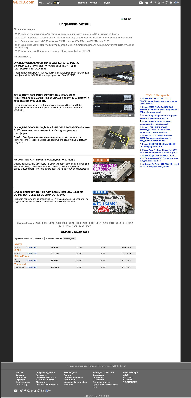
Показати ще (21, 56)
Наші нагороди (23, 382)
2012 (130, 223)
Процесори (41, 375)
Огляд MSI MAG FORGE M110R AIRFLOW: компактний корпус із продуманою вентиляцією (156, 138)
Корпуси (68, 375)
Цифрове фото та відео (75, 382)
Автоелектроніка (101, 382)
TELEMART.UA (130, 382)
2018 (91, 223)
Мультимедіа (70, 380)
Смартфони (98, 375)
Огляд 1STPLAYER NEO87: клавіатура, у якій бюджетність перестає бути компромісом (155, 129)
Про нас (19, 373)
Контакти (20, 375)
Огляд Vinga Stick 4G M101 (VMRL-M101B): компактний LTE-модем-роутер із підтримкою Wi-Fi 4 (159, 158)
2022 (64, 223)
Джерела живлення (73, 377)
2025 (44, 223)
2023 (58, 223)
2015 (111, 223)
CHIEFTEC (128, 377)
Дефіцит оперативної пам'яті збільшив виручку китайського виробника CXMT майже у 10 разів (70, 34)
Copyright (20, 380)
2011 (61, 226)
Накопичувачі (70, 373)
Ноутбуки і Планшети (103, 373)
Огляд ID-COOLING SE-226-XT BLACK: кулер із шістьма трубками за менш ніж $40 (158, 101)
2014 (118, 223)
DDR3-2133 (32, 253)
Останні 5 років (25, 223)
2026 (38, 223)
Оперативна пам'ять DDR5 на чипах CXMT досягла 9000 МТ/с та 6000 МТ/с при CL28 (65, 41)
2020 (78, 223)
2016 (105, 223)
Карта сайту (21, 384)
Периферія (98, 380)
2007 (88, 226)
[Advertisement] (70, 13)
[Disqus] (75, 304)
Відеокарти (41, 382)
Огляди (94, 3)
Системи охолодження (47, 384)
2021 (71, 223)
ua (41, 3)
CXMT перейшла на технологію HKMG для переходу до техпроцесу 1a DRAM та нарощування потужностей (77, 37)
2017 (98, 223)
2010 (68, 226)
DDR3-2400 (32, 247)
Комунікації (98, 377)
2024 (51, 223)
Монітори (68, 384)
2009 (74, 226)
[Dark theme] (56, 3)
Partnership (21, 377)
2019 (85, 223)
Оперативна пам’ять (46, 377)
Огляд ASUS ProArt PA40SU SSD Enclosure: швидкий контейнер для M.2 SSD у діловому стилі (159, 109)
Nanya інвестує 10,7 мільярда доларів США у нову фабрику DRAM (55, 51)
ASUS (125, 375)
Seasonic (127, 380)
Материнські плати (45, 380)
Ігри (95, 387)
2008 (81, 226)
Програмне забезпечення (105, 384)
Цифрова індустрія (45, 373)
